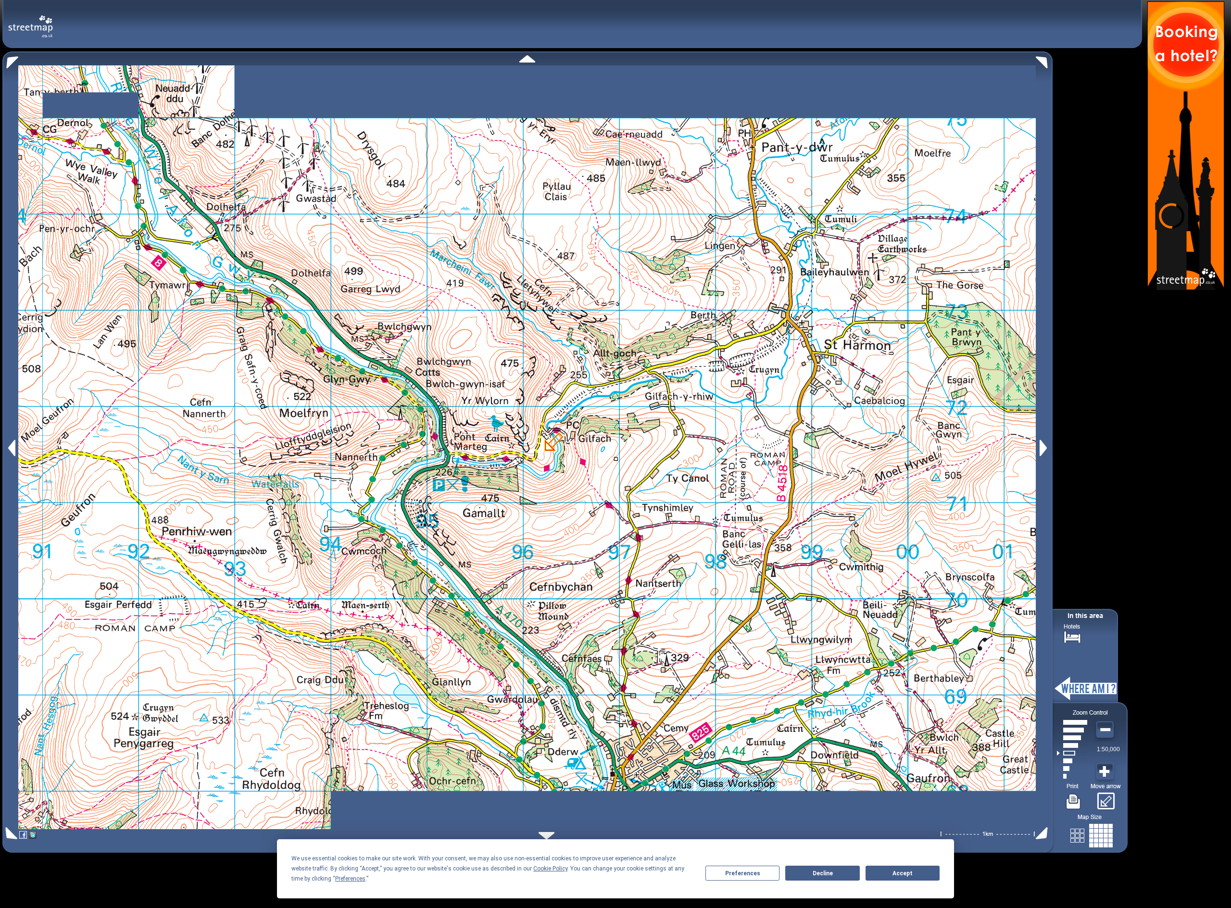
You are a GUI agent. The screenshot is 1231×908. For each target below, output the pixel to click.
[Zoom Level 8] (1072, 722)
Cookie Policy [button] (550, 868)
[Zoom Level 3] (1072, 760)
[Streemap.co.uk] (30, 20)
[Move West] (10, 448)
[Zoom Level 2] (1072, 768)
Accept (902, 873)
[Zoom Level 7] (1072, 730)
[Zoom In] (1106, 772)
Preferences (742, 873)
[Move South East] (1044, 833)
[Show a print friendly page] (1073, 798)
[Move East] (1045, 448)
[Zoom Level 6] (1072, 737)
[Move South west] (9, 833)
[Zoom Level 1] (1072, 776)
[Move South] (546, 835)
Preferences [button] (350, 878)
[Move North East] (1044, 59)
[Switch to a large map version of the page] (1091, 834)
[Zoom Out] (1106, 730)
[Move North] (527, 58)
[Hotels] (1072, 636)
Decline (823, 873)
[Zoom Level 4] (1072, 753)
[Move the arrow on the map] (1106, 798)
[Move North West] (10, 59)
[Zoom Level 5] (1072, 745)
